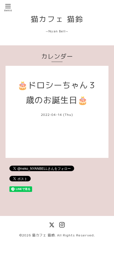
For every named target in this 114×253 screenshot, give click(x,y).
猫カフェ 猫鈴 (57, 19)
